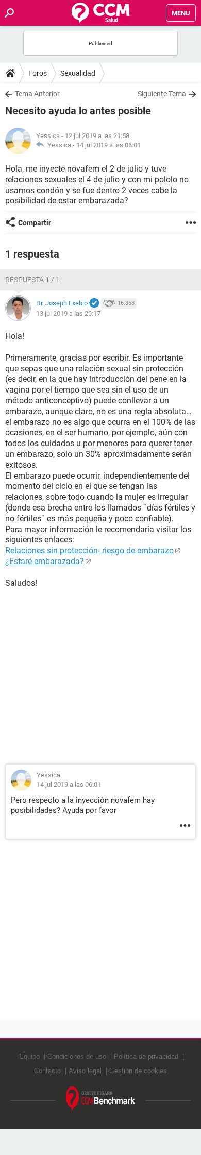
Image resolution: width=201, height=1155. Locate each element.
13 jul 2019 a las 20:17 (68, 313)
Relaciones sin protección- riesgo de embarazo (89, 550)
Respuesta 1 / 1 (32, 280)
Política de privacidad (146, 1056)
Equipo (29, 1056)
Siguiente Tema (162, 94)
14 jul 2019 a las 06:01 (108, 145)
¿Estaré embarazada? (44, 561)
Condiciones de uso (76, 1056)
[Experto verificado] (94, 303)
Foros (37, 73)
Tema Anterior (37, 94)
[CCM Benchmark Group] (101, 1099)
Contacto (47, 1071)
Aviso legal (85, 1071)
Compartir (34, 222)
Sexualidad (77, 73)
